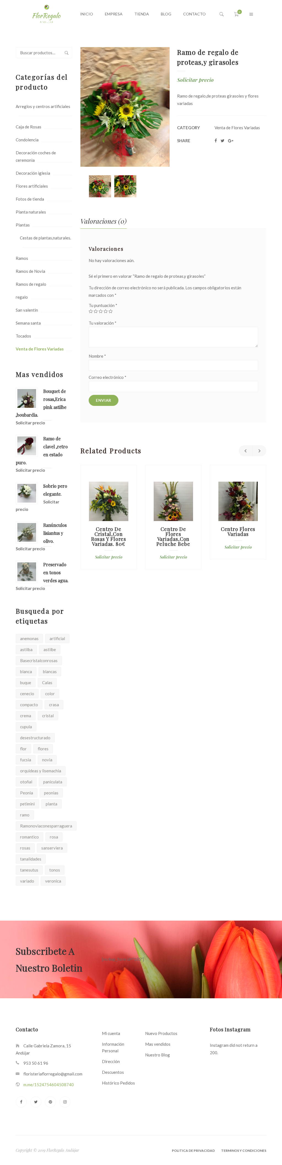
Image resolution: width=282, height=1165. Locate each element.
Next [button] (259, 450)
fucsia (25, 759)
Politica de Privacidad (193, 1150)
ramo (24, 814)
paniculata (52, 781)
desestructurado (35, 737)
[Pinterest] (50, 1101)
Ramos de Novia (30, 271)
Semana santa (28, 322)
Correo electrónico (107, 377)
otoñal (26, 781)
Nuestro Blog (157, 1054)
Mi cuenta (111, 1033)
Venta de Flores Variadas (40, 348)
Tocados (23, 335)
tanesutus (29, 869)
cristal (48, 715)
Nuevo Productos (161, 1033)
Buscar (66, 52)
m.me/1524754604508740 (48, 1084)
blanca (26, 671)
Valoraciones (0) (103, 221)
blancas (50, 671)
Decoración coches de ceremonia (36, 156)
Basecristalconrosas (39, 660)
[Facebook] (21, 1101)
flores (43, 748)
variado (27, 880)
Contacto (194, 14)
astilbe (50, 649)
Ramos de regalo (31, 284)
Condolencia (27, 139)
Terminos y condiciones (243, 1150)
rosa (54, 836)
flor (23, 748)
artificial (57, 638)
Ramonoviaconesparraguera (46, 825)
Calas (47, 682)
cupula (26, 726)
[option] (100, 186)
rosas (25, 847)
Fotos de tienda (30, 198)
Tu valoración (102, 322)
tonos (54, 869)
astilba (26, 649)
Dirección (111, 1061)
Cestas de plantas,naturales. (45, 237)
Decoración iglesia (33, 173)
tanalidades (30, 858)
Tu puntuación (103, 305)
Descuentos (113, 1072)
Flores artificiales (32, 186)
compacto (29, 704)
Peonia (26, 792)
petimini (27, 803)
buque (25, 682)
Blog (166, 14)
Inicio (86, 14)
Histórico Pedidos (118, 1082)
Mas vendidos (157, 1044)
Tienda (141, 14)
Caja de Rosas (28, 126)
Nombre (97, 356)
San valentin (27, 310)
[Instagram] (64, 1101)
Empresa (114, 14)
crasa (54, 704)
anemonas (29, 638)
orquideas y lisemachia (40, 770)
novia (47, 759)
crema (25, 715)
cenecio (27, 693)
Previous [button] (246, 450)
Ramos (22, 258)
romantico (29, 836)
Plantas (23, 224)
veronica (53, 880)
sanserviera (52, 847)
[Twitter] (35, 1101)
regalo (22, 297)
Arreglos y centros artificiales (43, 106)
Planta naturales (31, 211)
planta (51, 803)
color (50, 693)
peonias (51, 792)
